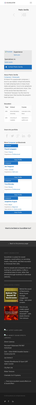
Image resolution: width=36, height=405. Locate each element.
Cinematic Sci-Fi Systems (12, 375)
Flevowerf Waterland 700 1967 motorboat (14, 346)
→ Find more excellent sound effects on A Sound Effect (17, 382)
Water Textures (9, 371)
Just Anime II (8, 358)
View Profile (18, 160)
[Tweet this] (12, 136)
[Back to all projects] (24, 14)
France (11, 152)
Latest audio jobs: (16, 330)
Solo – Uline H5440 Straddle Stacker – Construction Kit (17, 353)
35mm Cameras (9, 342)
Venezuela (15, 77)
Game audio (9, 62)
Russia (11, 187)
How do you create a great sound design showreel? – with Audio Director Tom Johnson (25, 312)
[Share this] (7, 136)
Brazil (10, 205)
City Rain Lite (8, 367)
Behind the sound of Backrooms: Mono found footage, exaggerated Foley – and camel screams (26, 296)
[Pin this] (29, 136)
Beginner (15, 207)
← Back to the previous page (18, 243)
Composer (7, 77)
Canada (11, 170)
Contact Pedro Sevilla (15, 67)
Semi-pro (17, 55)
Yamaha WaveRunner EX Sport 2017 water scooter (16, 362)
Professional (16, 154)
